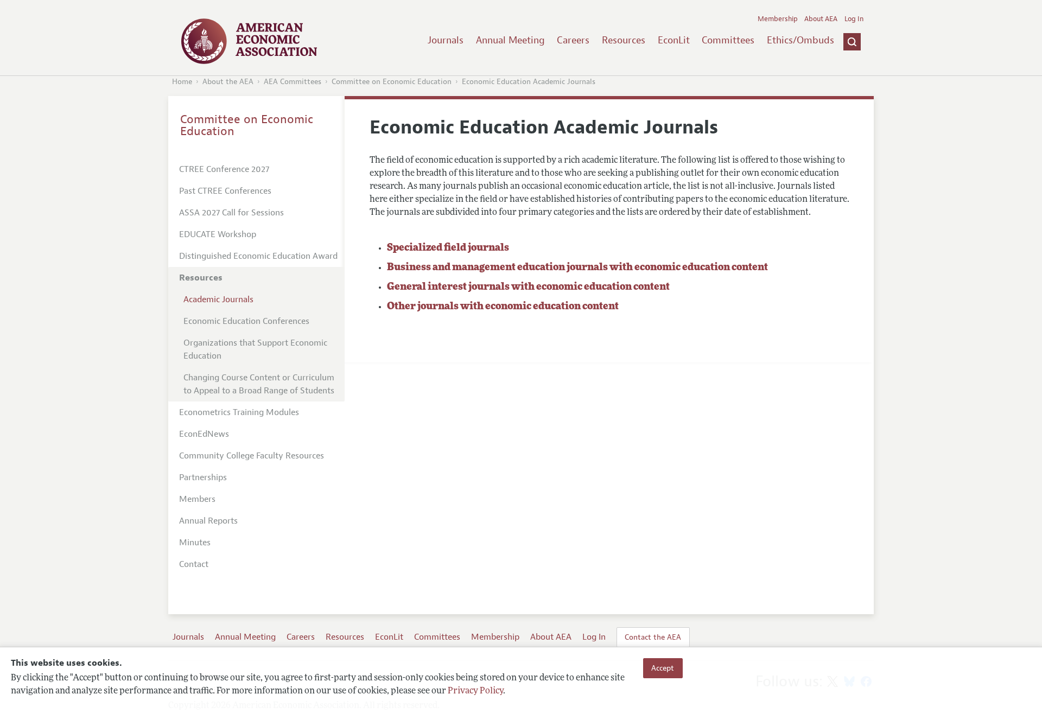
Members (197, 499)
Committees (728, 40)
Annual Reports (208, 520)
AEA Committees (292, 81)
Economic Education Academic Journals (528, 81)
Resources (623, 40)
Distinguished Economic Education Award (258, 256)
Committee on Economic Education (392, 81)
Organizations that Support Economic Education (255, 349)
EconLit (674, 40)
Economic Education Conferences (246, 321)
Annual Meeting (510, 40)
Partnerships (203, 477)
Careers (573, 40)
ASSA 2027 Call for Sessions (231, 212)
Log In (853, 19)
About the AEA (227, 81)
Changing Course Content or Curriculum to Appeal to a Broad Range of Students (258, 384)
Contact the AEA (653, 637)
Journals (445, 40)
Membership (778, 19)
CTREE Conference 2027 (224, 169)
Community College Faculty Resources (251, 455)
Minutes (195, 542)
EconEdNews (204, 434)
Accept (662, 668)
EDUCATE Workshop (217, 234)
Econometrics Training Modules (239, 412)
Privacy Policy (475, 691)
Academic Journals (218, 299)
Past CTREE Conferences (225, 191)
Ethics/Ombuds (800, 40)
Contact (193, 564)
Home (182, 81)
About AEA (820, 19)
